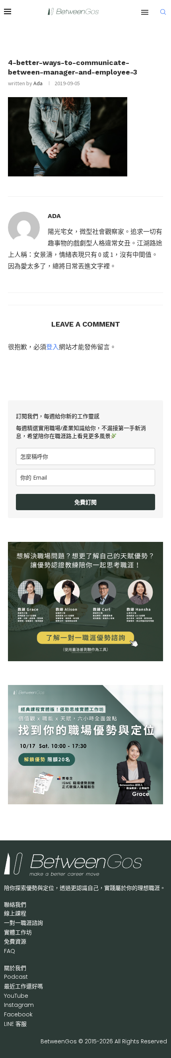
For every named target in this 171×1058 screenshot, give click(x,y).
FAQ (9, 951)
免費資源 (15, 941)
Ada (38, 83)
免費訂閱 (85, 502)
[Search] (163, 11)
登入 (52, 347)
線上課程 (15, 913)
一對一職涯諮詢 (23, 923)
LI (15, 1024)
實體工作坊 (18, 932)
